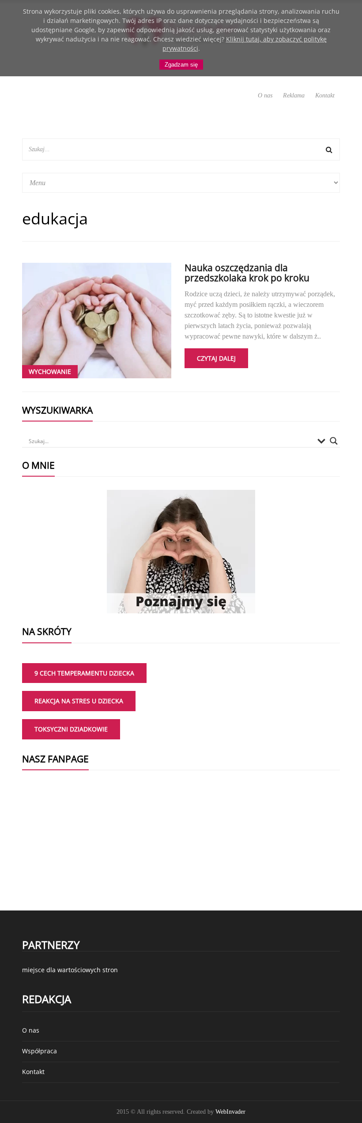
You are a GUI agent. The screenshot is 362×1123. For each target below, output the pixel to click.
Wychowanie (50, 371)
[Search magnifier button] (334, 441)
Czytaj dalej (216, 358)
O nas (265, 95)
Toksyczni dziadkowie (71, 729)
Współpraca (39, 1051)
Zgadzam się (181, 64)
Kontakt (325, 95)
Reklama (294, 95)
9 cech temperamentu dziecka (84, 673)
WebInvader (230, 1111)
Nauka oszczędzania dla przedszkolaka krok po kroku (247, 272)
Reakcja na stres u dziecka (78, 701)
